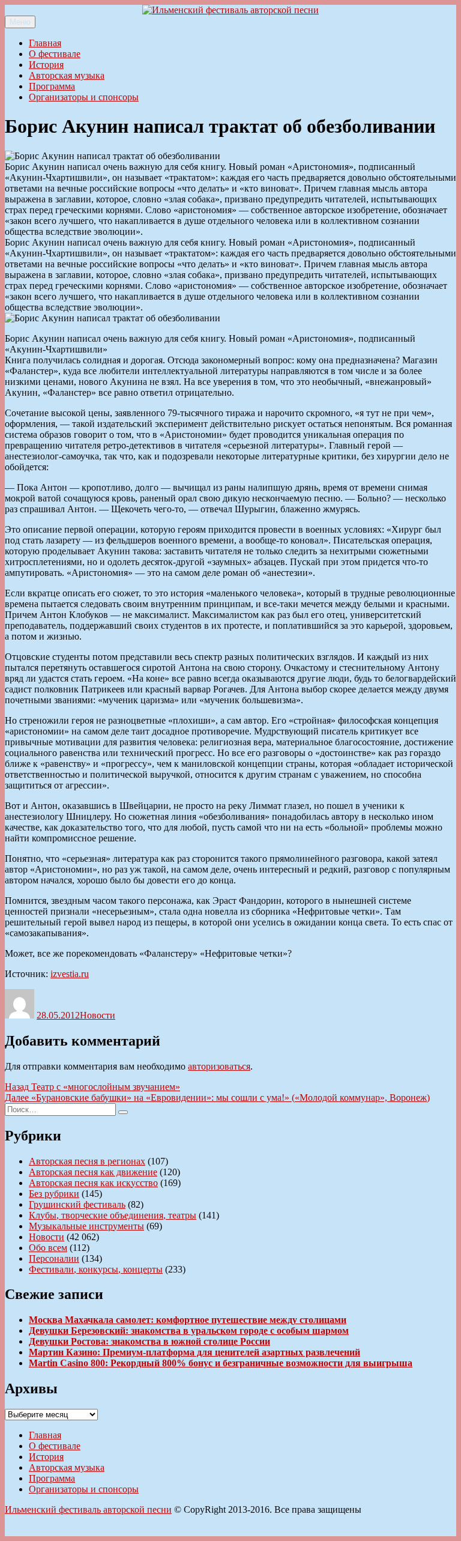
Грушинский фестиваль (77, 1204)
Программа (52, 86)
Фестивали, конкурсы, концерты (96, 1269)
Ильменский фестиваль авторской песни (88, 1509)
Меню (20, 21)
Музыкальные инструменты (86, 1226)
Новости (97, 1015)
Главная (45, 43)
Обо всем (48, 1248)
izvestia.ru (69, 974)
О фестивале (54, 54)
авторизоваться (219, 1066)
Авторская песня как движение (93, 1172)
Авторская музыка (66, 75)
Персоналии (54, 1258)
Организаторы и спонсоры (84, 97)
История (46, 64)
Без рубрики (54, 1193)
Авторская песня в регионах (87, 1161)
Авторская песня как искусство (93, 1183)
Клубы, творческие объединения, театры (112, 1215)
